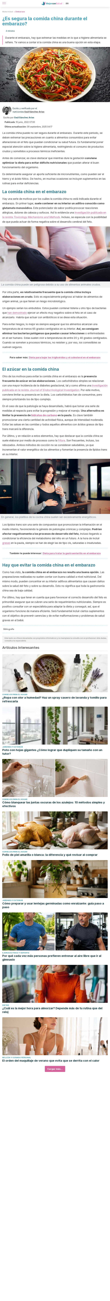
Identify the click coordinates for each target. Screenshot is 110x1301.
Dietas (5, 1005)
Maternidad (7, 12)
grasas (6, 542)
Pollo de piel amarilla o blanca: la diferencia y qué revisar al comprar (50, 855)
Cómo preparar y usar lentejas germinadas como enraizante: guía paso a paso (53, 905)
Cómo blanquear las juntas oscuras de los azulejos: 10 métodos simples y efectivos (53, 804)
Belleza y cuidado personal (16, 1057)
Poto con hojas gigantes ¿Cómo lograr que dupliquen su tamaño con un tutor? (52, 751)
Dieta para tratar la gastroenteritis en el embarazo (72, 553)
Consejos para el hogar (14, 694)
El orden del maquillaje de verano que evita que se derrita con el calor (50, 1060)
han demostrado (17, 312)
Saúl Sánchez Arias (34, 112)
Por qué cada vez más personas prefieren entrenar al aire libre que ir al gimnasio (51, 957)
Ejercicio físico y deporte (15, 953)
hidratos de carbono (44, 415)
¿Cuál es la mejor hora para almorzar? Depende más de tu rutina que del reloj (52, 1010)
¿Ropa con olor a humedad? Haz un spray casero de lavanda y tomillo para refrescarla (54, 699)
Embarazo (20, 12)
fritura (61, 440)
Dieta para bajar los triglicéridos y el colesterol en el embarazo (64, 357)
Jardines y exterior (12, 747)
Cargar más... (55, 1069)
